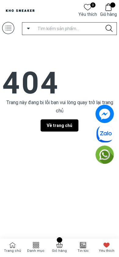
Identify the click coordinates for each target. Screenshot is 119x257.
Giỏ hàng (108, 14)
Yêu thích (87, 14)
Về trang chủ (59, 125)
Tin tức (83, 251)
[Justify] (109, 29)
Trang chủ (12, 251)
